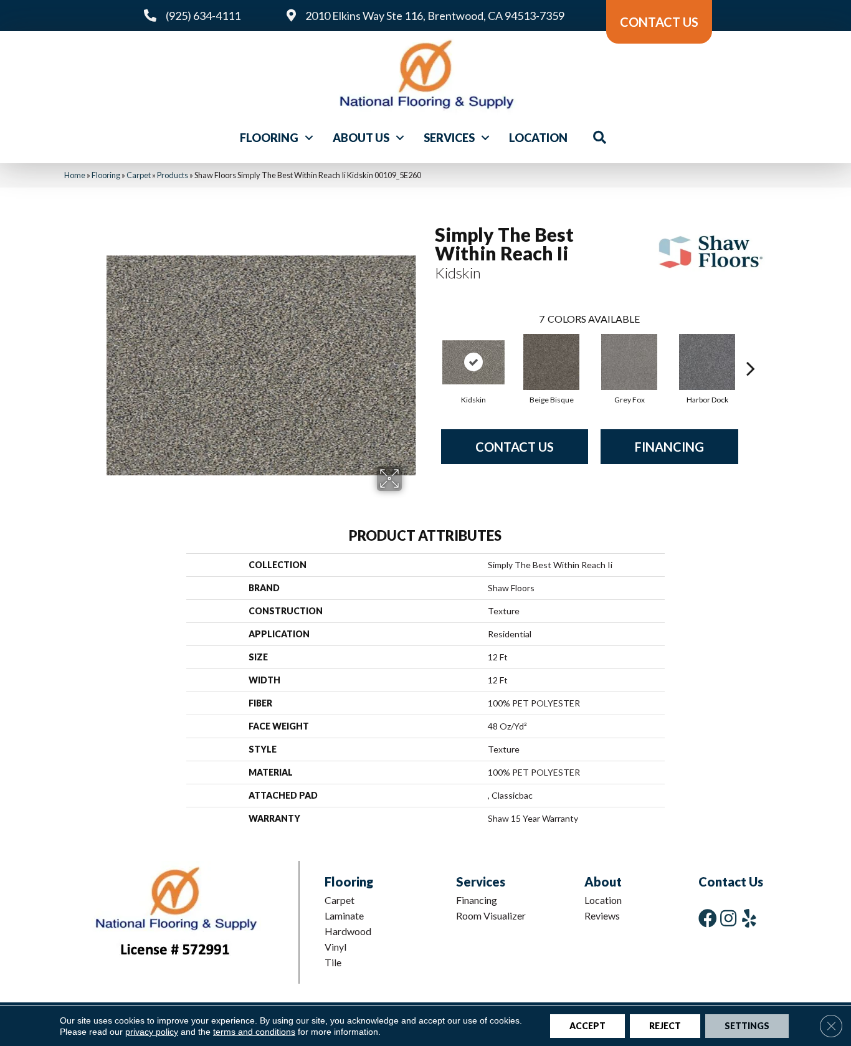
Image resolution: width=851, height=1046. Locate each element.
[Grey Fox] (629, 362)
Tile (333, 962)
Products (172, 175)
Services (449, 138)
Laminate (344, 915)
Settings (747, 1025)
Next (750, 349)
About (603, 881)
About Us (361, 138)
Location (538, 138)
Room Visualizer (491, 915)
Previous (428, 349)
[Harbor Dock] (707, 362)
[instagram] (728, 918)
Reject (665, 1025)
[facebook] (707, 918)
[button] (309, 137)
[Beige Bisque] (551, 362)
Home (74, 175)
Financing (669, 446)
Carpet (138, 175)
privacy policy (151, 1032)
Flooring (269, 138)
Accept (587, 1025)
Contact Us (514, 446)
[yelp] (749, 918)
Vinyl (335, 947)
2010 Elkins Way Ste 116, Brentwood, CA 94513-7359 (434, 15)
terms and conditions (254, 1032)
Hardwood (348, 931)
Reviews (602, 915)
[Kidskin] (473, 362)
